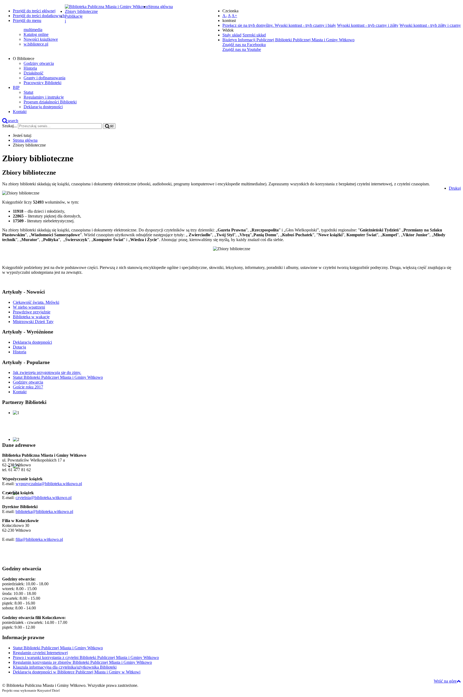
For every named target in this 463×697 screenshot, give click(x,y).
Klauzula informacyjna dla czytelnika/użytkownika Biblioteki (65, 667)
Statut (28, 92)
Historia (30, 68)
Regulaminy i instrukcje (44, 97)
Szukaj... (9, 125)
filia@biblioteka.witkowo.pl (39, 539)
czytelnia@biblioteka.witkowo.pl (44, 497)
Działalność (33, 73)
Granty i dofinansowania (44, 78)
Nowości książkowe (41, 39)
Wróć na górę (445, 681)
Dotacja (19, 347)
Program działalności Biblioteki (50, 102)
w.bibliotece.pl (36, 44)
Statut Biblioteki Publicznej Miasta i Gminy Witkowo (58, 648)
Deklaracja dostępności (43, 106)
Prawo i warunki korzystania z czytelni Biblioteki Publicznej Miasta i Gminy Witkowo (86, 657)
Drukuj (455, 188)
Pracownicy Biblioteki (42, 82)
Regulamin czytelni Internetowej (40, 652)
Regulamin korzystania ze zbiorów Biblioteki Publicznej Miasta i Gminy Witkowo (82, 662)
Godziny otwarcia (39, 63)
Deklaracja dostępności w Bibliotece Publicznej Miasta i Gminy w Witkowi (76, 672)
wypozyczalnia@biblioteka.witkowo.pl (49, 483)
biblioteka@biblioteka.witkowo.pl (44, 511)
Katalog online (36, 34)
